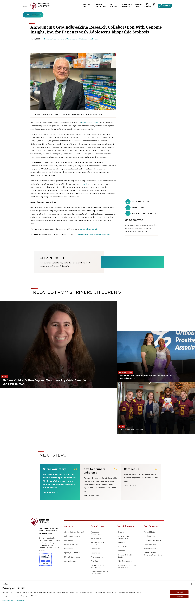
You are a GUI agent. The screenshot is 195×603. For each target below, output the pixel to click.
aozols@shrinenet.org (100, 234)
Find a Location (97, 557)
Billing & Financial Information (97, 566)
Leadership (68, 549)
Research (48, 39)
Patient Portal (96, 553)
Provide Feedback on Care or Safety (99, 573)
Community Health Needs (125, 556)
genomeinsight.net (88, 229)
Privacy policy (20, 600)
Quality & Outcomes (72, 553)
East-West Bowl (150, 544)
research (84, 184)
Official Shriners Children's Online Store (153, 554)
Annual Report (70, 561)
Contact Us (95, 549)
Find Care (94, 561)
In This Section (32, 15)
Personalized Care (71, 544)
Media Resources (151, 536)
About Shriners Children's (74, 532)
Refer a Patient (97, 538)
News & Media (149, 532)
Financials (121, 551)
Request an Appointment (96, 533)
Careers (121, 532)
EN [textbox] (154, 7)
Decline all (179, 596)
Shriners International (152, 540)
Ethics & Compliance (72, 557)
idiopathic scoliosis (90, 122)
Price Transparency (125, 561)
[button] (147, 5)
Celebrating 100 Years (72, 536)
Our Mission (68, 540)
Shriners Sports (150, 549)
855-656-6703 (134, 220)
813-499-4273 (83, 234)
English (5, 584)
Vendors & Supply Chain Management (127, 566)
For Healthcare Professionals (123, 537)
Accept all (179, 592)
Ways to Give (122, 547)
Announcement (59, 39)
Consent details (7, 600)
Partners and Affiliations (76, 39)
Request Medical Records (97, 543)
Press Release (93, 39)
